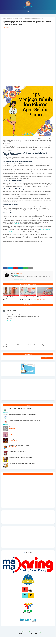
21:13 (7, 311)
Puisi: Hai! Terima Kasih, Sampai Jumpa (17, 451)
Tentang (12, 279)
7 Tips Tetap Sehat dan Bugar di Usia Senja (44, 297)
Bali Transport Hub (32, 632)
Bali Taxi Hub (24, 632)
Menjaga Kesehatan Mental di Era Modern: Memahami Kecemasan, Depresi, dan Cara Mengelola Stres (28, 298)
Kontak (16, 279)
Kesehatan (9, 18)
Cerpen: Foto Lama (13, 426)
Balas (7, 318)
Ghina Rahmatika (11, 310)
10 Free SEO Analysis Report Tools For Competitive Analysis (22, 414)
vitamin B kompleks (45, 229)
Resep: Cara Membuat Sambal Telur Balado (19, 445)
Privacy (24, 279)
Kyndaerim (19, 273)
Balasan (9, 320)
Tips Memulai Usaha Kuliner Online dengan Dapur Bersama (22, 463)
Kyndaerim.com (26, 633)
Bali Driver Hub (17, 632)
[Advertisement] (28, 41)
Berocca (17, 223)
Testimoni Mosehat (14, 232)
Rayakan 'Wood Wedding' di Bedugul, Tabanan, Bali (20, 457)
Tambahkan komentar (12, 325)
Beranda (4, 18)
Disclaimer (20, 279)
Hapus (10, 318)
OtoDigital (40, 632)
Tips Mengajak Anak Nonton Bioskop (17, 439)
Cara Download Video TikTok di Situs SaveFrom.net (20, 408)
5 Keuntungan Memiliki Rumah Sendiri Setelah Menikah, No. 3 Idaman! (24, 420)
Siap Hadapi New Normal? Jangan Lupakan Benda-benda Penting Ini (24, 433)
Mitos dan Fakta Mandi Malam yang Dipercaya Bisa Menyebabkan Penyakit (10, 298)
